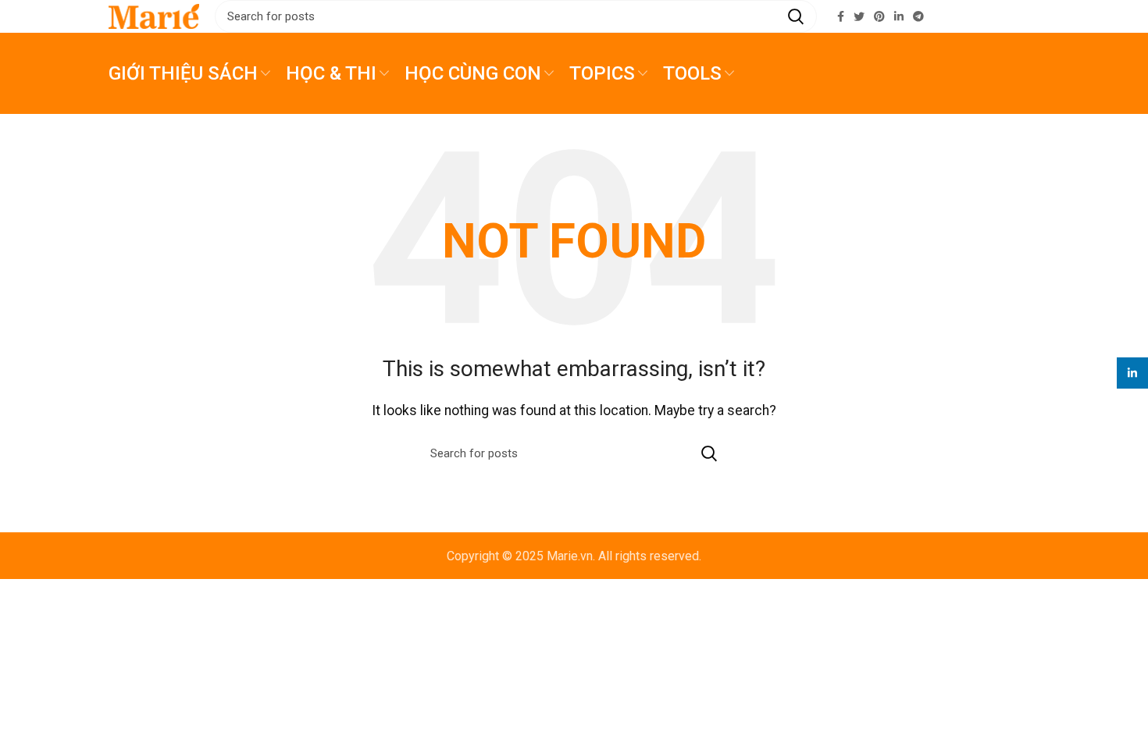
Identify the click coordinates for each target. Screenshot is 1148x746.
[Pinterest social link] (879, 16)
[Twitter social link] (859, 16)
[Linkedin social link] (899, 16)
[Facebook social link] (840, 16)
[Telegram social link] (918, 16)
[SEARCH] (795, 16)
